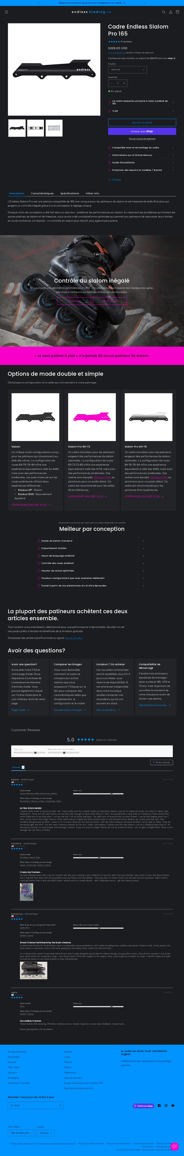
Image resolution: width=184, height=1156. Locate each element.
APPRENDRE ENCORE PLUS (29, 504)
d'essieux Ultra (102, 477)
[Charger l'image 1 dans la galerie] (16, 128)
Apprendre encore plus (153, 705)
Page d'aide (18, 709)
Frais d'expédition (116, 53)
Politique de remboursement (91, 1144)
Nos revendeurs (106, 709)
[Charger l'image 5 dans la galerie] (54, 128)
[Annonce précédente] (39, 3)
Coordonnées (148, 1147)
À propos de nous (17, 1051)
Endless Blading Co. (25, 1144)
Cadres (68, 1051)
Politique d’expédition (166, 1144)
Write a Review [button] (163, 762)
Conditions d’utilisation (143, 1144)
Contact (12, 1072)
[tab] (17, 193)
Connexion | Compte (19, 1083)
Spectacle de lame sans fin (78, 1088)
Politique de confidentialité (119, 1144)
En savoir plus (74, 637)
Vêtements (70, 1072)
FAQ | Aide (13, 1067)
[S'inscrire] (60, 1105)
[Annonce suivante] (144, 3)
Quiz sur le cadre (73, 1077)
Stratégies (13, 1077)
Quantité (112, 77)
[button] (6, 12)
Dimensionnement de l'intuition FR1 (83, 1083)
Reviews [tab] (16, 767)
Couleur (112, 63)
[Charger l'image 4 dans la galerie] (35, 128)
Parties (68, 1062)
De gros (12, 1062)
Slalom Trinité (110, 301)
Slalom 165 (74, 301)
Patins (67, 1067)
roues (67, 1057)
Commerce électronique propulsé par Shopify (55, 1144)
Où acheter (14, 1057)
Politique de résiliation (166, 1147)
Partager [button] (116, 179)
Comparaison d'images (68, 709)
